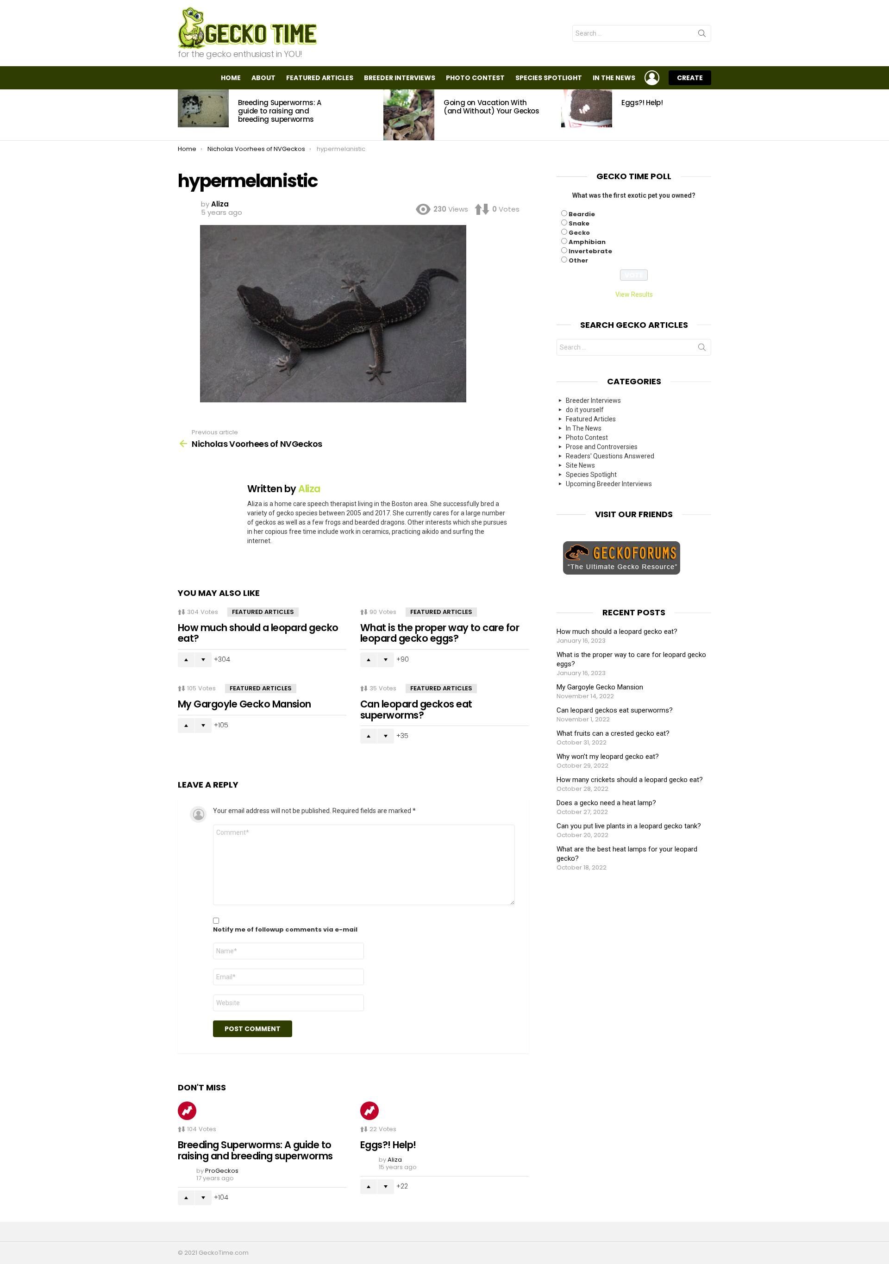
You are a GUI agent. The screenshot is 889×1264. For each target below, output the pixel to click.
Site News (580, 465)
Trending (187, 1110)
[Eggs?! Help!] (586, 108)
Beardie (582, 214)
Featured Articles (319, 77)
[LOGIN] (652, 77)
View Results (634, 294)
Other (578, 260)
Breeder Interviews (399, 77)
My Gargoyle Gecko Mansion (244, 704)
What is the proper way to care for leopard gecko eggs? (439, 633)
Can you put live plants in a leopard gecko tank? (629, 826)
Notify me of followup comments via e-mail (285, 929)
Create (690, 77)
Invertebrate (590, 251)
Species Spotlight (548, 77)
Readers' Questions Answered (610, 456)
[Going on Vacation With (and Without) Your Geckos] (408, 114)
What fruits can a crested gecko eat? (613, 733)
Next (706, 114)
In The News (614, 77)
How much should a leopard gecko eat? (258, 633)
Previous (182, 114)
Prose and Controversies (602, 447)
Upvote (186, 659)
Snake (579, 223)
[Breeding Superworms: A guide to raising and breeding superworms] (203, 108)
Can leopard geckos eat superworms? (416, 709)
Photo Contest (475, 77)
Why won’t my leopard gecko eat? (608, 756)
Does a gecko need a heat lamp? (606, 803)
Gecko (579, 232)
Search (702, 35)
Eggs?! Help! (642, 102)
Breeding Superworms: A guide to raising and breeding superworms (279, 111)
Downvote (203, 659)
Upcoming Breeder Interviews (609, 484)
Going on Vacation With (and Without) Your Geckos (491, 107)
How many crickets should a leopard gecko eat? (630, 780)
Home (231, 77)
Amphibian (587, 242)
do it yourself (585, 409)
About (263, 77)
